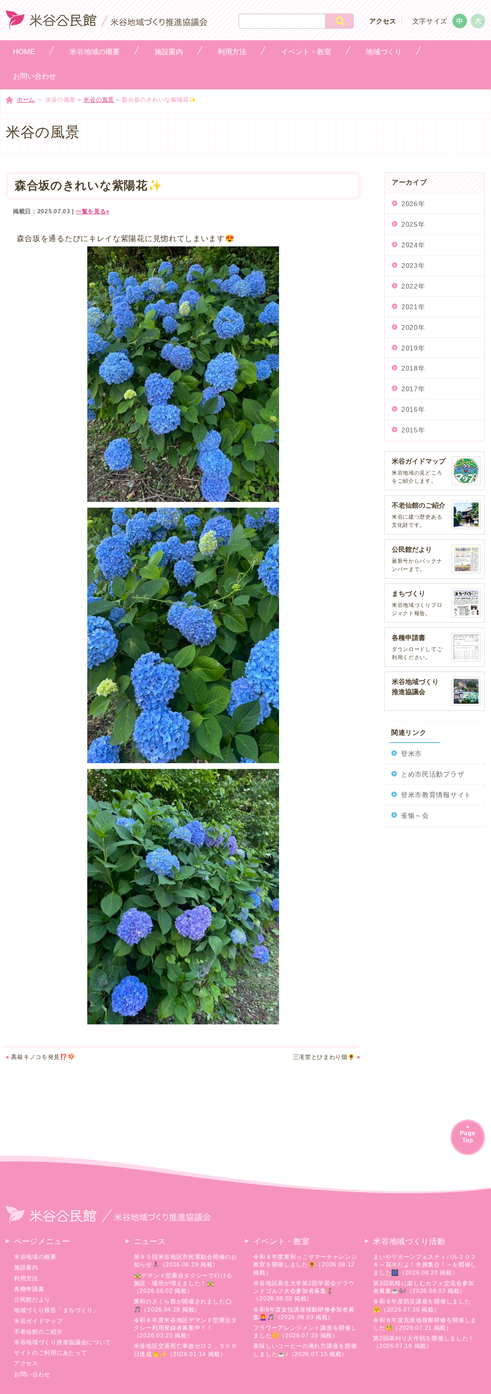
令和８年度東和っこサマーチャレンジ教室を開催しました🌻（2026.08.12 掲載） (305, 1265)
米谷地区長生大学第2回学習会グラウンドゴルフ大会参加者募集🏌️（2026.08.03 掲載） (303, 1291)
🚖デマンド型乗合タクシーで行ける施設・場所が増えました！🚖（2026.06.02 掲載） (183, 1283)
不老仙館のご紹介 (38, 1331)
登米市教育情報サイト (436, 795)
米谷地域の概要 (35, 1257)
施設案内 (26, 1267)
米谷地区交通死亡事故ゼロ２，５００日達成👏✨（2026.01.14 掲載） (185, 1350)
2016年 (413, 409)
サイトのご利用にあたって (50, 1352)
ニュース (150, 1241)
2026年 (413, 204)
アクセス (382, 21)
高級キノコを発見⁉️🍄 (40, 1057)
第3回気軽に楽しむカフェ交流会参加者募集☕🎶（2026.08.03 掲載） (423, 1287)
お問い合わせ (32, 1374)
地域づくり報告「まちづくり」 (56, 1310)
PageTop (468, 1137)
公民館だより (32, 1299)
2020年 (413, 327)
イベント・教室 (281, 1241)
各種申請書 (29, 1289)
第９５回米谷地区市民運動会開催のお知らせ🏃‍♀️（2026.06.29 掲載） (185, 1261)
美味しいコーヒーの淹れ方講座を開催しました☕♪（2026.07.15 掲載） (305, 1350)
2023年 (413, 265)
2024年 (413, 245)
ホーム (26, 99)
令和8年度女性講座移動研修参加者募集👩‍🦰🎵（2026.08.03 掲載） (303, 1313)
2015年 (413, 430)
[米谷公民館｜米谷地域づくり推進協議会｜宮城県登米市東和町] (107, 24)
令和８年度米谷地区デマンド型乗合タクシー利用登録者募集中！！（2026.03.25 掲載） (185, 1328)
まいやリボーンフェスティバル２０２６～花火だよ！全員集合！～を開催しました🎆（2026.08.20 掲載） (425, 1265)
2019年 (413, 348)
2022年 (413, 286)
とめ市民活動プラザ (432, 774)
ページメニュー (42, 1241)
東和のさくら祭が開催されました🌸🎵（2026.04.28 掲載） (183, 1305)
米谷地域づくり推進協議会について (62, 1342)
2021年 (413, 307)
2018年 (413, 368)
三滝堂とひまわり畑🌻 (327, 1057)
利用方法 (26, 1278)
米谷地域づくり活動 (409, 1241)
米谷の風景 (98, 99)
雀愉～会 (415, 815)
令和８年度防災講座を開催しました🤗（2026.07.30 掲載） (421, 1305)
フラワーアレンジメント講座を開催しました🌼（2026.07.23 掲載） (305, 1331)
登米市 (411, 753)
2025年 (413, 224)
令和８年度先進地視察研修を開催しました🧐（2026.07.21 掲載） (425, 1324)
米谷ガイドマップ (38, 1321)
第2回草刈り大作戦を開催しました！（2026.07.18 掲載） (423, 1342)
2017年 (413, 389)
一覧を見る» (93, 211)
